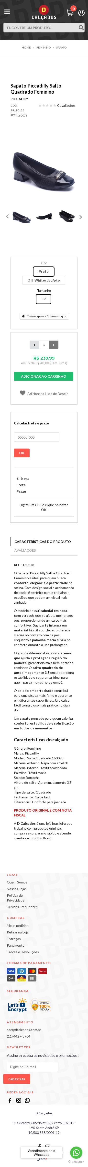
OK (21, 453)
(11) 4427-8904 (18, 1036)
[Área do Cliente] (81, 12)
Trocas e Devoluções (23, 952)
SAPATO (61, 47)
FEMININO (43, 47)
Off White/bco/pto (43, 280)
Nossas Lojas (17, 889)
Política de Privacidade (15, 897)
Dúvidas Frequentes (22, 907)
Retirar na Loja (18, 932)
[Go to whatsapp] (76, 1153)
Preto (44, 271)
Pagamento (15, 945)
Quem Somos (17, 882)
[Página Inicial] (44, 12)
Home (26, 47)
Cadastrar (16, 1079)
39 (43, 299)
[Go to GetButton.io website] (76, 1162)
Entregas (14, 939)
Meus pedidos (17, 925)
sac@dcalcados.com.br (24, 1030)
